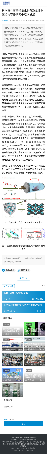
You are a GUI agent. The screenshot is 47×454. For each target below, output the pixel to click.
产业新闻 (6, 339)
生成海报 (9, 286)
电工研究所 (15, 258)
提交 (23, 424)
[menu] (43, 3)
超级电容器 (10, 270)
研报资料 (6, 355)
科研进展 (31, 20)
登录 (5, 420)
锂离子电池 (24, 270)
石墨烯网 (5, 20)
